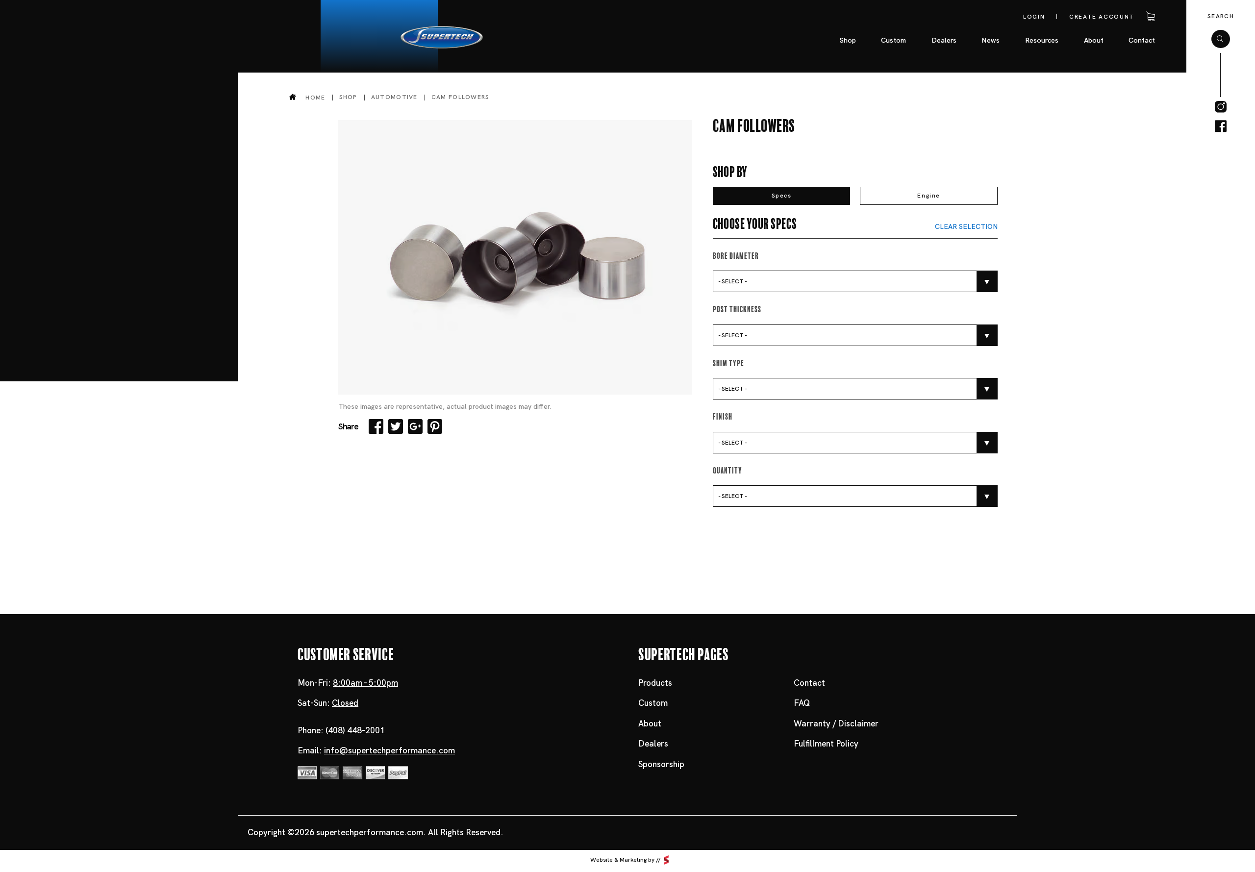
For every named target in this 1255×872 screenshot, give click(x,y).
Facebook (376, 426)
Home (315, 97)
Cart (1149, 17)
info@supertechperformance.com (389, 750)
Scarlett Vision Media (666, 860)
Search (1220, 16)
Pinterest (434, 426)
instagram (1220, 107)
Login (1034, 17)
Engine (928, 195)
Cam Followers (460, 97)
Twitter (395, 426)
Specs (782, 195)
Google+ (415, 426)
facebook (1220, 126)
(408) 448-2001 (355, 730)
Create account (1101, 17)
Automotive (394, 97)
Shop (348, 97)
